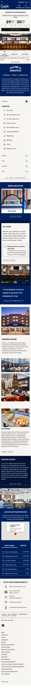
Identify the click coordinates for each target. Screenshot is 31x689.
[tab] (5, 53)
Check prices (20, 29)
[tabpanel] (15, 60)
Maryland (14, 614)
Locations (3, 614)
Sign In (28, 7)
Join (24, 7)
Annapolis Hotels (23, 614)
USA (9, 614)
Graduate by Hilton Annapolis (9, 615)
